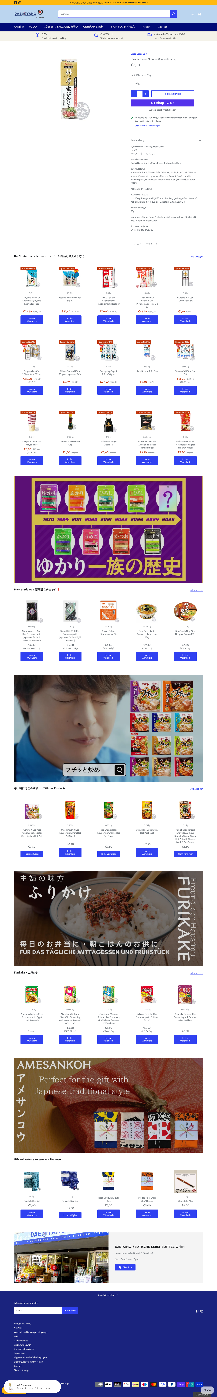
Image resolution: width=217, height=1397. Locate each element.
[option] (69, 89)
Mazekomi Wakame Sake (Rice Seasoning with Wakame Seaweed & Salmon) (70, 1018)
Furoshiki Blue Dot (32, 1200)
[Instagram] (19, 2)
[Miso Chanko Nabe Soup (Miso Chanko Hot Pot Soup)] (108, 810)
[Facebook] (15, 2)
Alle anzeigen (196, 256)
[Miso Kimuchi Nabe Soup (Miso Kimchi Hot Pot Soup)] (70, 810)
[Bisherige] (15, 529)
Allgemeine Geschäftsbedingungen (30, 1357)
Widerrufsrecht (21, 1340)
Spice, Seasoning (139, 53)
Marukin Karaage (21, 1370)
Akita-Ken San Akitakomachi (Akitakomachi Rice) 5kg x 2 (147, 302)
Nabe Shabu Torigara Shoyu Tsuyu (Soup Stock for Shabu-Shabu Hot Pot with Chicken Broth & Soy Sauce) (185, 836)
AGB (16, 1336)
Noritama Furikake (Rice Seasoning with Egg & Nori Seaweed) (32, 1017)
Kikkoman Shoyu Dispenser (108, 443)
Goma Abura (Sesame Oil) (70, 443)
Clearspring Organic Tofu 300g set (108, 373)
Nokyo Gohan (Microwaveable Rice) (108, 633)
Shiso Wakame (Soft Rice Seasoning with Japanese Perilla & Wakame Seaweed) (31, 636)
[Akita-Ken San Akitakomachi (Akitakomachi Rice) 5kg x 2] (147, 278)
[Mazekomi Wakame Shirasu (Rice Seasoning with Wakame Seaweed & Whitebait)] (108, 994)
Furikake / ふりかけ (26, 972)
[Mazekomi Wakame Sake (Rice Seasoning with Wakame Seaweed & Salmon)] (70, 994)
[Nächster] (201, 529)
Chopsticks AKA (185, 1200)
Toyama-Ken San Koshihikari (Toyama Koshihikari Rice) (31, 300)
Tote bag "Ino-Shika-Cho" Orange (147, 1199)
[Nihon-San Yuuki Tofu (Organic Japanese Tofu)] (70, 351)
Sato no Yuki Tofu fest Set (185, 373)
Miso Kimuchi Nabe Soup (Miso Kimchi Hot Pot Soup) (70, 832)
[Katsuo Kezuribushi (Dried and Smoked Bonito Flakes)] (147, 422)
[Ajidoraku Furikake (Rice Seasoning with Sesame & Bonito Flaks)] (185, 994)
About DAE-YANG (22, 1323)
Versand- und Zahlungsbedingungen (31, 1332)
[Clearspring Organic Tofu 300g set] (108, 351)
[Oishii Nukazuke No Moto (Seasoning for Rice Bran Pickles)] (185, 422)
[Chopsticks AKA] (185, 1181)
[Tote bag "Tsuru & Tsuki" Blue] (108, 1181)
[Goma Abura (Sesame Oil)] (70, 422)
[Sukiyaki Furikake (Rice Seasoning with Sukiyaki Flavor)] (147, 994)
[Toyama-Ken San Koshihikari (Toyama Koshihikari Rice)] (31, 278)
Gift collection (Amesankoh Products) (38, 1159)
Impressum (19, 1353)
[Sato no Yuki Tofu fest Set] (185, 351)
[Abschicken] (173, 14)
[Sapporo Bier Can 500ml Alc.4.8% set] (31, 351)
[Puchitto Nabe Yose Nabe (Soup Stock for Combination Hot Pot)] (31, 810)
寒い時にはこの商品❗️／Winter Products (39, 788)
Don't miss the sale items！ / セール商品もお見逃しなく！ (50, 256)
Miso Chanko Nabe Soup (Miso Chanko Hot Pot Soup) (108, 832)
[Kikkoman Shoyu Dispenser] (108, 422)
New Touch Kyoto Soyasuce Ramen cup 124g (147, 634)
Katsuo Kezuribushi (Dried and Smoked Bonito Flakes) (147, 444)
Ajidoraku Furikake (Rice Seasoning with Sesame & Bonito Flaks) (185, 1017)
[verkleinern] (134, 93)
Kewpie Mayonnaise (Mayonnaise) (31, 443)
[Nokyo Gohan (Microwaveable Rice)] (108, 611)
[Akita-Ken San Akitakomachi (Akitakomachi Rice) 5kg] (108, 278)
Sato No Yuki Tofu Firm (147, 371)
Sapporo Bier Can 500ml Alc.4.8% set (31, 373)
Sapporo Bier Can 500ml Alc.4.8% (185, 299)
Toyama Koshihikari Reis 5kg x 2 (70, 299)
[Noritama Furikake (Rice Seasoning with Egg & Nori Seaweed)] (31, 994)
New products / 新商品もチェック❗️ (37, 589)
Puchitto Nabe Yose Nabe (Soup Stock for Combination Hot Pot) (31, 832)
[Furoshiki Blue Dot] (31, 1181)
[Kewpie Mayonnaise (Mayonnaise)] (31, 422)
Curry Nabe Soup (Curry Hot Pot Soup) (147, 831)
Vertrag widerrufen (22, 1344)
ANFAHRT (18, 1327)
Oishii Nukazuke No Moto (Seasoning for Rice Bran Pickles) (185, 444)
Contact (18, 1366)
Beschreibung (137, 140)
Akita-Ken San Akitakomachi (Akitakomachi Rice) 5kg (109, 300)
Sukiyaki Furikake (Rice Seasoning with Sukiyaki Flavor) (147, 1017)
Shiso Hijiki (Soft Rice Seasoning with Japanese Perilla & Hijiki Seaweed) (70, 636)
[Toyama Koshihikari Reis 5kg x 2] (70, 278)
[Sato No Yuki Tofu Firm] (147, 351)
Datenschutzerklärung (24, 1349)
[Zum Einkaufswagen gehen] (199, 14)
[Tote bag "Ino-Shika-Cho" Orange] (147, 1181)
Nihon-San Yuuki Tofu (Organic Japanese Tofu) (70, 373)
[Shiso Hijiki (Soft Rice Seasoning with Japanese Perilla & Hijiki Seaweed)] (70, 611)
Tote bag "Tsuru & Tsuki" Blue (108, 1199)
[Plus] (145, 93)
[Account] (192, 14)
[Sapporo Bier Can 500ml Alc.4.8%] (185, 278)
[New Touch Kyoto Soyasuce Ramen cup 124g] (147, 611)
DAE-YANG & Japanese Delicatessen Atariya (51, 1383)
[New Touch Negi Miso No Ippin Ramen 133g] (185, 611)
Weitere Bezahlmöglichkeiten (162, 110)
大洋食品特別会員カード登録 (28, 1361)
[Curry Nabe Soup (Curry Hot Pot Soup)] (147, 810)
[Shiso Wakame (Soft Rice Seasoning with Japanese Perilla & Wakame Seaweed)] (31, 611)
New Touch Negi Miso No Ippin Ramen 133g (185, 633)
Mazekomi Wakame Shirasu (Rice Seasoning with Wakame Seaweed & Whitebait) (109, 1018)
